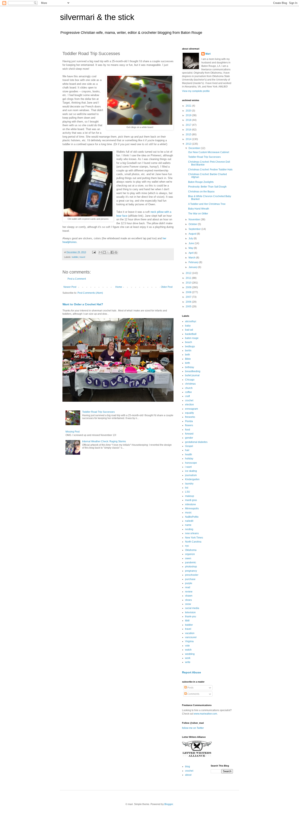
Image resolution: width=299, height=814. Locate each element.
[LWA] (197, 756)
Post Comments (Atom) (90, 292)
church (189, 388)
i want (188, 466)
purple (188, 583)
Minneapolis (192, 508)
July (191, 238)
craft (187, 396)
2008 (189, 292)
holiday (189, 458)
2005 (189, 306)
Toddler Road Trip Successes (98, 411)
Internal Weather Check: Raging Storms (104, 441)
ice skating (191, 471)
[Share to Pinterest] (116, 252)
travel (82, 257)
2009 (189, 287)
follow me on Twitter (193, 728)
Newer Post (69, 287)
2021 (189, 105)
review (188, 591)
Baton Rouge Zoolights (201, 182)
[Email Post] (93, 252)
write (187, 662)
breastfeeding (192, 371)
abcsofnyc (190, 321)
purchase (190, 579)
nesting (189, 529)
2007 (189, 297)
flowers (189, 425)
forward (189, 433)
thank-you (190, 616)
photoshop (191, 566)
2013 (189, 143)
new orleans (192, 533)
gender (189, 437)
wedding (190, 654)
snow (188, 604)
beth (187, 354)
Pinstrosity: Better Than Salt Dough (207, 186)
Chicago (189, 379)
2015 (189, 134)
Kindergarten (192, 479)
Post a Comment (77, 278)
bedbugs (190, 346)
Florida (189, 421)
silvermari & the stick (97, 17)
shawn (188, 595)
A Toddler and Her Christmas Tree (207, 204)
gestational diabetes (196, 442)
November (195, 219)
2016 (189, 129)
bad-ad (189, 329)
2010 (189, 282)
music (188, 512)
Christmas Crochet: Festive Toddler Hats (210, 169)
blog (187, 766)
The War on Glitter (198, 213)
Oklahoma (190, 550)
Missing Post (72, 431)
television (190, 612)
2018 (189, 120)
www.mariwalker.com (205, 713)
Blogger (168, 804)
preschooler (191, 575)
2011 (189, 278)
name (188, 525)
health (188, 454)
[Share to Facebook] (112, 252)
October (193, 224)
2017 (189, 125)
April (191, 252)
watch (188, 649)
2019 (189, 115)
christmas (190, 383)
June (192, 243)
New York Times (194, 537)
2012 (189, 273)
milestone (190, 504)
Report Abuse (191, 672)
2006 (189, 301)
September (195, 229)
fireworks (190, 417)
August (193, 233)
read (187, 587)
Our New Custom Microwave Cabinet (208, 152)
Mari (208, 53)
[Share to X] (108, 252)
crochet (189, 400)
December (195, 148)
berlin (188, 350)
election (189, 404)
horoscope (191, 462)
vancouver (191, 637)
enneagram (191, 408)
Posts (190, 687)
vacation (189, 633)
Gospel (189, 446)
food (187, 429)
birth (187, 363)
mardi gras (191, 500)
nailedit (189, 521)
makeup (189, 496)
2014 (189, 139)
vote (187, 645)
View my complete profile (196, 91)
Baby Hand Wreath (198, 208)
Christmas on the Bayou (201, 191)
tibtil (187, 620)
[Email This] (100, 252)
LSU (187, 491)
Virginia (189, 641)
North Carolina (193, 541)
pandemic (190, 562)
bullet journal (192, 375)
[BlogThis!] (104, 252)
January (193, 267)
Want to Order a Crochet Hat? (82, 304)
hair (187, 450)
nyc (187, 545)
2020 (189, 110)
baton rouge (192, 338)
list (186, 487)
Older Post (166, 287)
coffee (188, 392)
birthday (189, 367)
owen (188, 558)
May (191, 248)
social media (192, 608)
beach (188, 342)
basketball (190, 334)
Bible (188, 358)
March (192, 257)
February (194, 262)
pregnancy (191, 570)
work (187, 658)
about (188, 774)
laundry (189, 483)
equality (189, 412)
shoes (188, 600)
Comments (193, 694)
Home (118, 287)
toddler (75, 257)
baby (188, 325)
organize (190, 554)
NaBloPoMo (192, 516)
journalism (191, 475)
